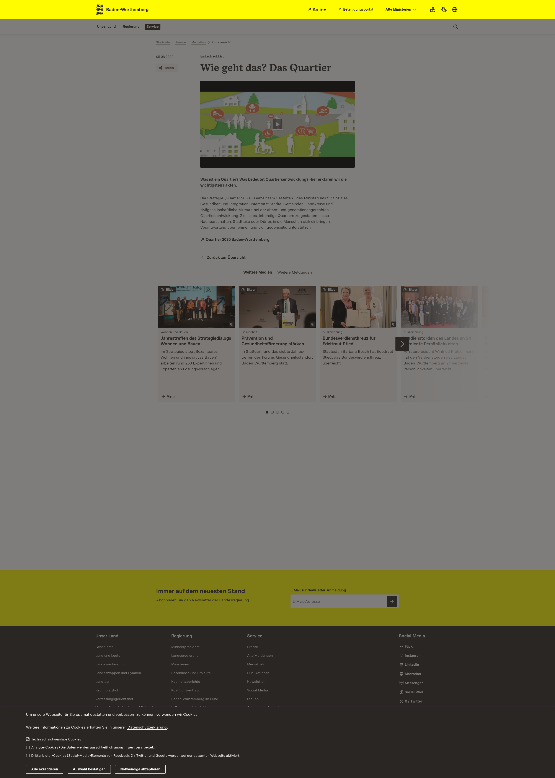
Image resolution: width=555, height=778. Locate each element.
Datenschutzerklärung (147, 727)
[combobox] (401, 10)
